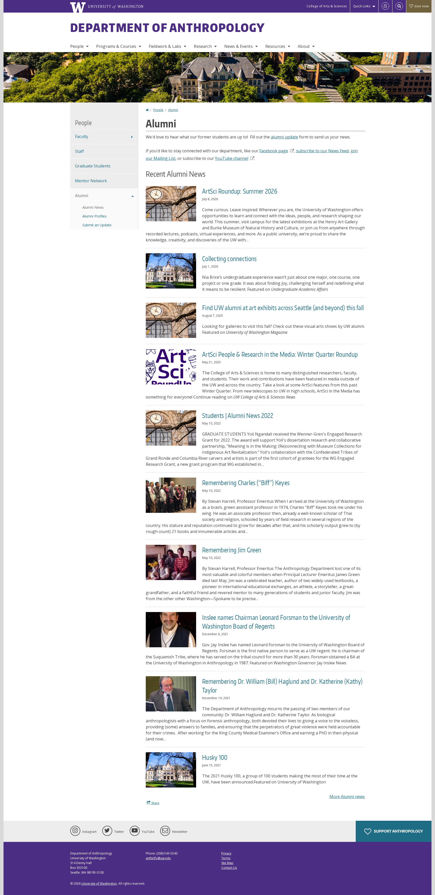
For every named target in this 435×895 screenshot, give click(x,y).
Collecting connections (229, 259)
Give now (421, 6)
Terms (225, 858)
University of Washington (99, 883)
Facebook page (273, 151)
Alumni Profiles (94, 216)
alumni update (284, 137)
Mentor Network (91, 181)
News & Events (238, 46)
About (304, 46)
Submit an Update (97, 225)
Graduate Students (93, 166)
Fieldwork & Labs (165, 46)
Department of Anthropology (167, 27)
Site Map (227, 863)
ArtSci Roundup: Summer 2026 (239, 191)
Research (202, 46)
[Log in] (385, 6)
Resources (275, 46)
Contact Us (229, 868)
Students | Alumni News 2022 (237, 415)
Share (155, 803)
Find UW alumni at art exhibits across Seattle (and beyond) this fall (283, 308)
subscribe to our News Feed (322, 151)
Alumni (173, 110)
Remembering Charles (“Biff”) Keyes (245, 483)
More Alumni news (347, 796)
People (77, 46)
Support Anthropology (398, 831)
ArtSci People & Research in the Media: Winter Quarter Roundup (280, 354)
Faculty (81, 136)
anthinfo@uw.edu (158, 858)
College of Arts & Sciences (327, 6)
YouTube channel (231, 158)
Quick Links (362, 6)
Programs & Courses (116, 46)
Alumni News (93, 207)
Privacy (226, 853)
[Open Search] (399, 6)
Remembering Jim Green (231, 550)
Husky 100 (215, 757)
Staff (79, 151)
